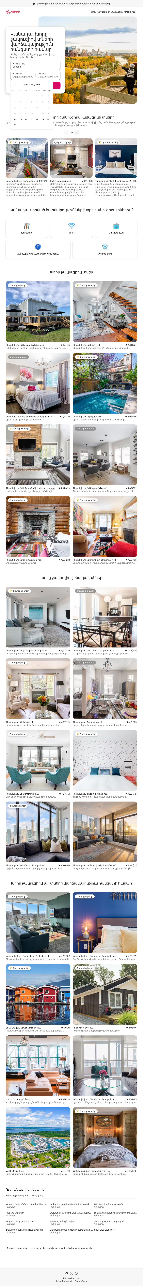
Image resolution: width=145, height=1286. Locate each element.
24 (15, 119)
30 (48, 119)
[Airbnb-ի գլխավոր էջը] (13, 11)
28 (37, 119)
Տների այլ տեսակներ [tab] (17, 1195)
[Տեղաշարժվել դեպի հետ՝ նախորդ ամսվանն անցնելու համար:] (15, 85)
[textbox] (23, 76)
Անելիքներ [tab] (37, 1195)
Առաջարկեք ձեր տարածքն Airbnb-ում (113, 11)
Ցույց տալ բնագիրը (100, 3)
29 (42, 119)
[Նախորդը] (66, 132)
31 (15, 125)
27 (31, 119)
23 (48, 113)
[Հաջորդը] (76, 132)
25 (20, 119)
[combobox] (35, 66)
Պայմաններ (81, 1281)
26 (26, 119)
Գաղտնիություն (64, 1281)
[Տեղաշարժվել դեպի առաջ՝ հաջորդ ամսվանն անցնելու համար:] (48, 85)
